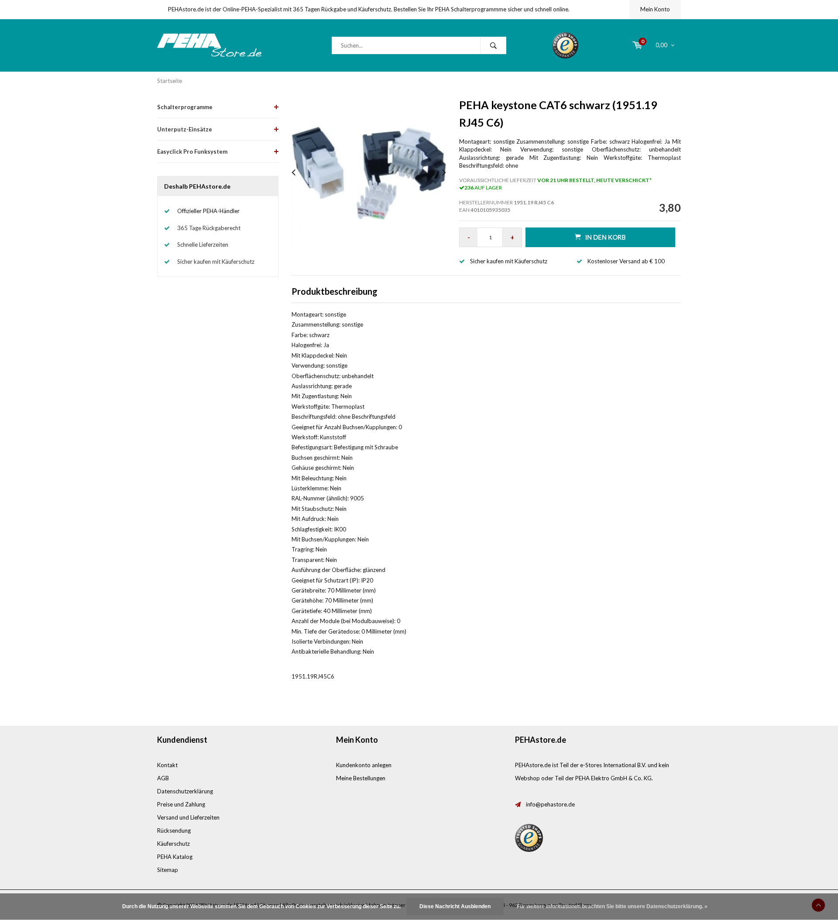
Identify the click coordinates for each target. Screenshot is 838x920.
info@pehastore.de (550, 804)
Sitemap (167, 869)
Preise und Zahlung (181, 804)
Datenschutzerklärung (185, 791)
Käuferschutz (173, 843)
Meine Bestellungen (360, 778)
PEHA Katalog (174, 856)
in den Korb (605, 237)
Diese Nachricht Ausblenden (455, 906)
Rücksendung (174, 830)
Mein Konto (655, 9)
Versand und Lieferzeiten (188, 817)
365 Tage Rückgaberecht (208, 227)
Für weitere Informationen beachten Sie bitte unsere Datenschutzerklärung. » (612, 906)
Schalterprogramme (185, 106)
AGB (163, 778)
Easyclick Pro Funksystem (192, 151)
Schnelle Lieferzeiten (202, 244)
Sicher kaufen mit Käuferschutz (215, 261)
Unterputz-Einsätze (184, 129)
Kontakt (167, 764)
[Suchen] (493, 45)
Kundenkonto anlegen (364, 764)
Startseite (169, 80)
